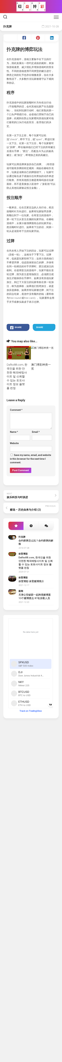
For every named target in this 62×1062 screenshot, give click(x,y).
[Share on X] (10, 38)
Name (14, 432)
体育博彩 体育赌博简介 (31, 581)
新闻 (21, 591)
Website (14, 443)
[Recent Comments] (46, 526)
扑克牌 (7, 26)
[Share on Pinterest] (38, 38)
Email (36, 432)
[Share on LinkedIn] (52, 38)
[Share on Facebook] (24, 38)
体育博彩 (23, 553)
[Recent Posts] (31, 526)
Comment (16, 410)
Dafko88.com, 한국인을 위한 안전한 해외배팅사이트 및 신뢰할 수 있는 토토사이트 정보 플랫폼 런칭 (17, 376)
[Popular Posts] (15, 526)
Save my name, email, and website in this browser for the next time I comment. (30, 459)
